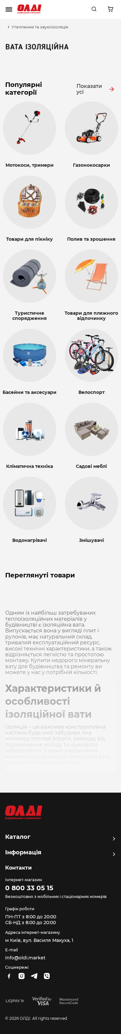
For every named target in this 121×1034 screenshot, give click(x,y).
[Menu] (9, 9)
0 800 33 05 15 (29, 888)
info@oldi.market (25, 958)
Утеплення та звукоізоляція (40, 27)
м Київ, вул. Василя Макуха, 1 (39, 940)
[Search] (94, 9)
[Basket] (110, 9)
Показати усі (89, 89)
